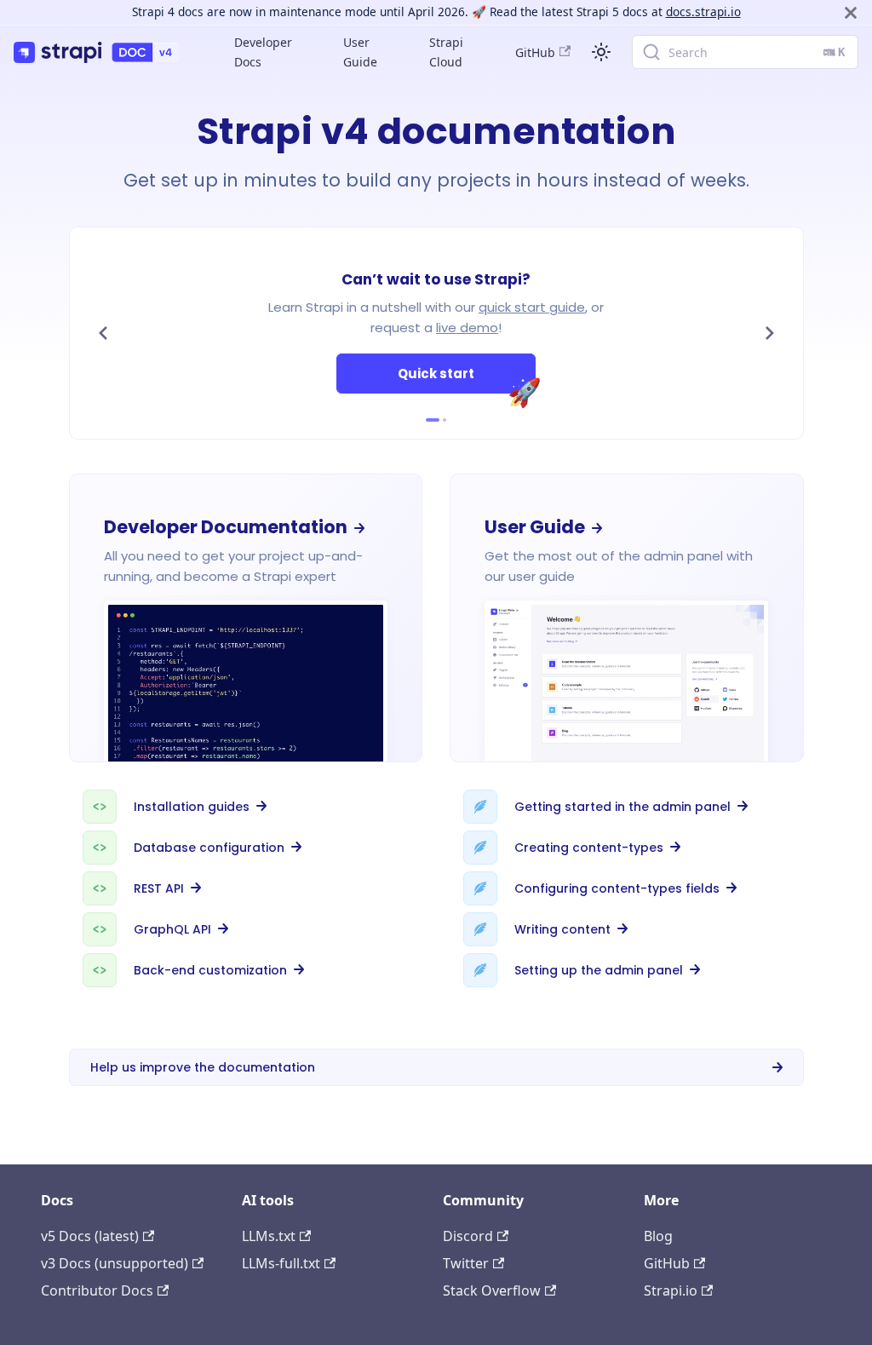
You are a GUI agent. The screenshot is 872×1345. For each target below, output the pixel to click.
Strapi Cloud (446, 52)
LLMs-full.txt (281, 1263)
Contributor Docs (97, 1290)
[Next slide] (769, 333)
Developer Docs (263, 52)
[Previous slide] (103, 333)
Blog (658, 1236)
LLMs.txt (268, 1236)
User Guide (360, 52)
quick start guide (532, 307)
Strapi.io (670, 1290)
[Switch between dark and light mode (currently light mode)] (601, 52)
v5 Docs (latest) (90, 1236)
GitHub (535, 52)
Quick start (467, 379)
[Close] (850, 12)
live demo (467, 327)
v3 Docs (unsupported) (114, 1263)
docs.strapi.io (703, 11)
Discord (468, 1236)
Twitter (466, 1263)
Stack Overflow (492, 1290)
